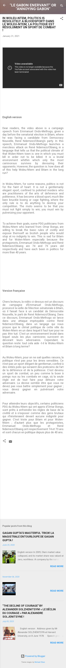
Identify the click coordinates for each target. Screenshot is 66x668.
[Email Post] (10, 442)
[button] (62, 19)
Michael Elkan (40, 662)
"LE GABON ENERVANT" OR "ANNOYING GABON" (33, 7)
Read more (57, 566)
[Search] (62, 6)
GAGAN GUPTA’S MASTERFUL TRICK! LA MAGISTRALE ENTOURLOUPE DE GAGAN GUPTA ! (28, 536)
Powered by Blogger (35, 656)
